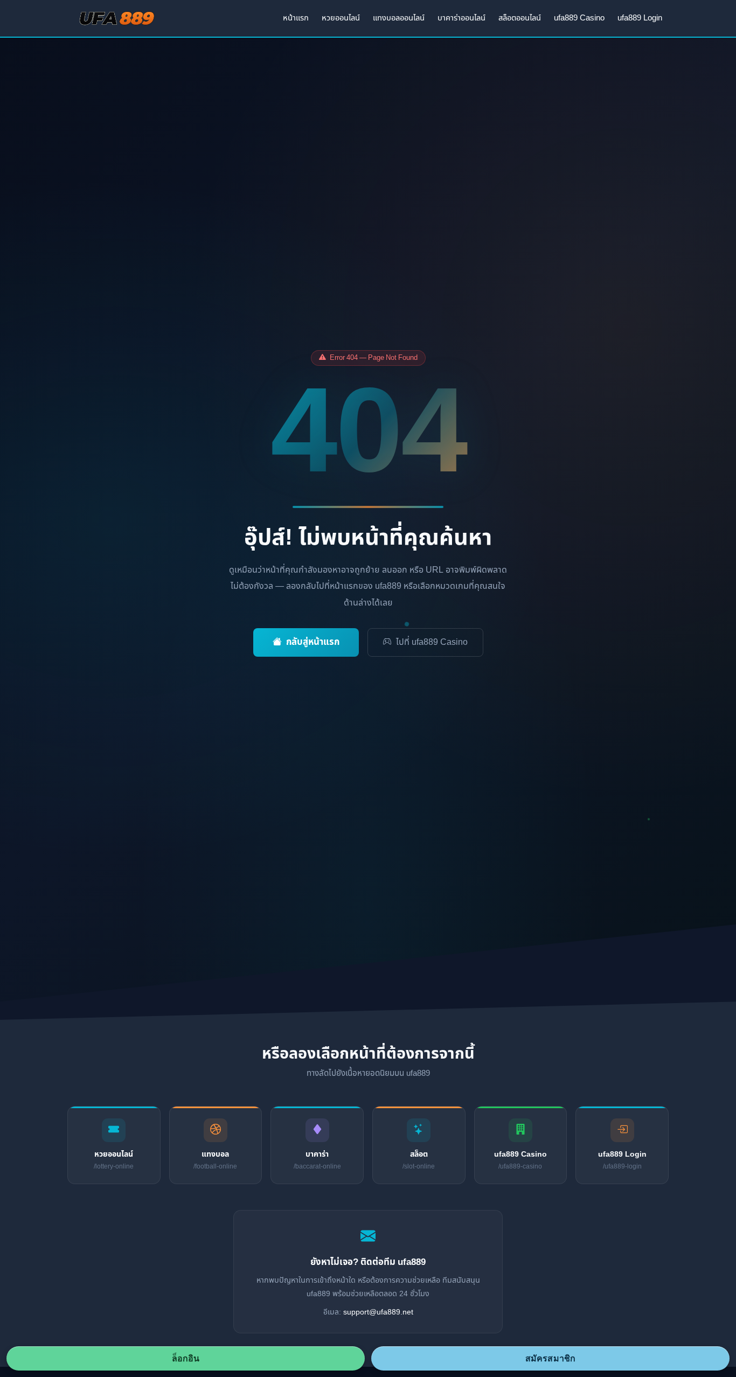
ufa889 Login (639, 18)
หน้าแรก (296, 18)
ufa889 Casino (579, 18)
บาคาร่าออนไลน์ (461, 18)
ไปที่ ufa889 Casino (432, 642)
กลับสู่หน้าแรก (312, 642)
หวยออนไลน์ (341, 18)
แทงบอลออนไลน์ (399, 18)
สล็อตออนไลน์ (519, 18)
